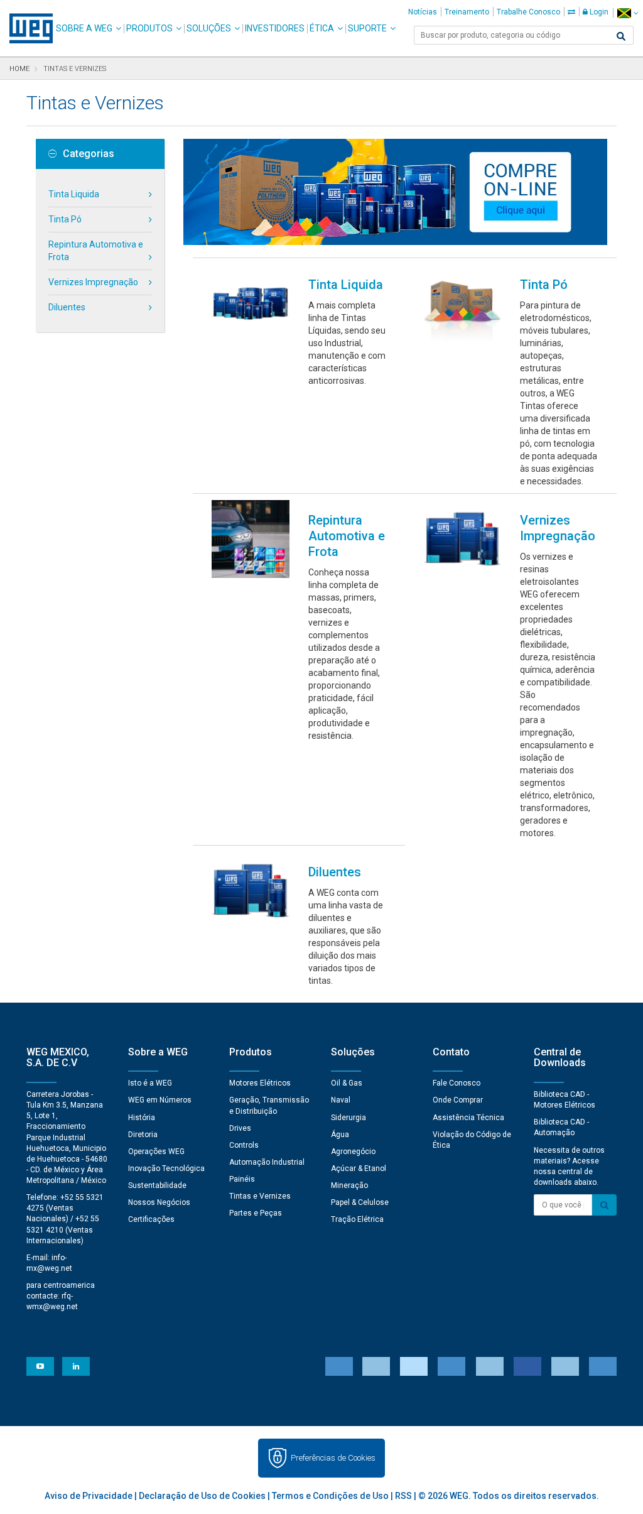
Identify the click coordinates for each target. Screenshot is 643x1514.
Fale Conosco (456, 1083)
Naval (340, 1100)
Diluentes (66, 307)
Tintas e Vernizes (260, 1196)
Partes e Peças (255, 1213)
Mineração (349, 1185)
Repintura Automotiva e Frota (95, 250)
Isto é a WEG (150, 1083)
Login (598, 12)
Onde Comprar (458, 1100)
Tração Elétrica (357, 1219)
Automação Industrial (267, 1162)
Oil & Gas (346, 1083)
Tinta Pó (65, 219)
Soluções (208, 28)
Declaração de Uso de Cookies (202, 1496)
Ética (322, 28)
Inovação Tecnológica (166, 1168)
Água (340, 1134)
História (141, 1117)
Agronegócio (353, 1151)
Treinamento (467, 12)
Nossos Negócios (159, 1202)
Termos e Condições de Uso (330, 1496)
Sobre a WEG (84, 28)
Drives (240, 1128)
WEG (26, 28)
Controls (244, 1145)
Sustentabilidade (157, 1185)
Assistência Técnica (468, 1117)
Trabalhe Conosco (528, 12)
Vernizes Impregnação (93, 282)
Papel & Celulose (360, 1202)
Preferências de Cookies (333, 1457)
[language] (627, 13)
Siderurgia (348, 1117)
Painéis (242, 1179)
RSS (403, 1496)
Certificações (151, 1219)
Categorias (88, 154)
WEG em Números (160, 1100)
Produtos (149, 28)
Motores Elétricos (260, 1083)
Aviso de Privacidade (88, 1496)
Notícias (422, 12)
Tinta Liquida (73, 194)
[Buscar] (621, 36)
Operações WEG (156, 1151)
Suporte (367, 28)
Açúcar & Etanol (358, 1168)
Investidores (275, 28)
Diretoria (143, 1134)
